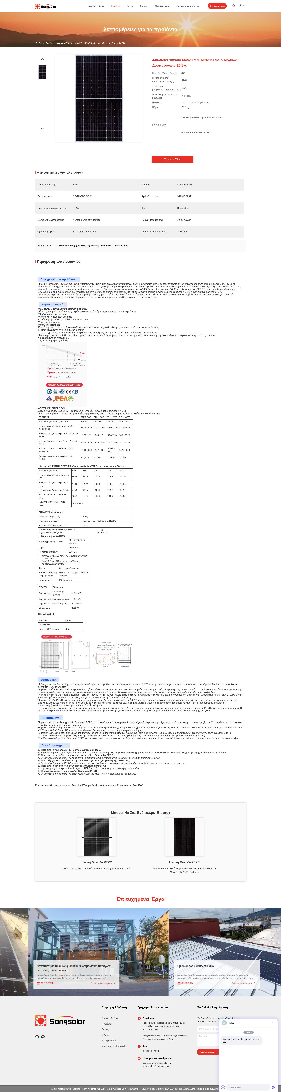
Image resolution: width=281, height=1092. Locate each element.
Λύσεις (130, 6)
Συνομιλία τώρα (217, 6)
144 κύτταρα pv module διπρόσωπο (97, 785)
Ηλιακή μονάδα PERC (96, 862)
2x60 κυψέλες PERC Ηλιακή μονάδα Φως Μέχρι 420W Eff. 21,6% (97, 868)
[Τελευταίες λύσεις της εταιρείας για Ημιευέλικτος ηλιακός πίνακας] (183, 952)
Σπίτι (41, 43)
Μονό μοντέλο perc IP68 (130, 785)
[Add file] (223, 1087)
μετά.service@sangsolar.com (156, 1066)
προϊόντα (115, 6)
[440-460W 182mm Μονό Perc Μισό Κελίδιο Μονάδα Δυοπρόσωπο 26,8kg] (99, 98)
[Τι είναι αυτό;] (37, 1037)
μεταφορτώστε (162, 6)
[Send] (273, 1087)
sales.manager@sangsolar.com (157, 1063)
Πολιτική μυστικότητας (60, 1089)
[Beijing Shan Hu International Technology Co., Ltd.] (45, 6)
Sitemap (76, 1089)
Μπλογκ (144, 6)
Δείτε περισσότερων (46, 983)
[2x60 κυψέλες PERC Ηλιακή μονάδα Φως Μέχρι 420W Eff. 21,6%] (96, 837)
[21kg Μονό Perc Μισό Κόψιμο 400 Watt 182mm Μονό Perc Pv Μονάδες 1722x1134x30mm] (184, 837)
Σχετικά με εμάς (96, 6)
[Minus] (273, 1023)
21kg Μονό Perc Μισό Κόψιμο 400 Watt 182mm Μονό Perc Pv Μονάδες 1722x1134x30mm (184, 870)
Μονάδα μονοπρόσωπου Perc (61, 785)
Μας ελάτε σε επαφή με (187, 6)
